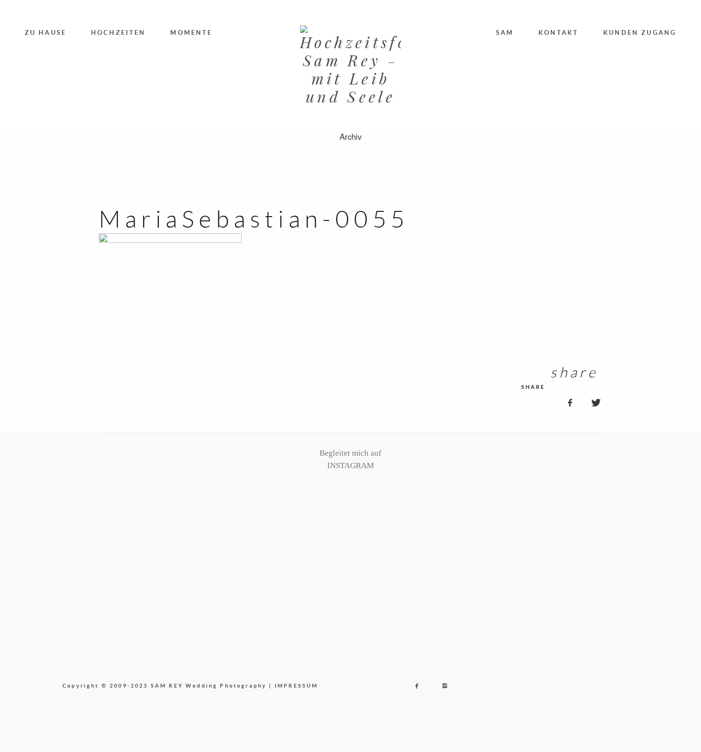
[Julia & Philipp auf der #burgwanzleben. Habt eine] (458, 523)
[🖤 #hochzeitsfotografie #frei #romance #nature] (98, 523)
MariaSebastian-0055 (254, 219)
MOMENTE (191, 32)
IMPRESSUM (297, 686)
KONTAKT (558, 32)
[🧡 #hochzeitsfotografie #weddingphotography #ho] (602, 523)
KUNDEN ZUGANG (639, 32)
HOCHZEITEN (118, 32)
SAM (505, 32)
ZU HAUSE (45, 32)
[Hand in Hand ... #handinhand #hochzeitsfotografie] (314, 523)
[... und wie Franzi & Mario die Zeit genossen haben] (530, 523)
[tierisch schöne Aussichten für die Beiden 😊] (170, 523)
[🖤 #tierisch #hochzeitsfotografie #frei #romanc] (242, 523)
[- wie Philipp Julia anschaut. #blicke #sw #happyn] (386, 523)
